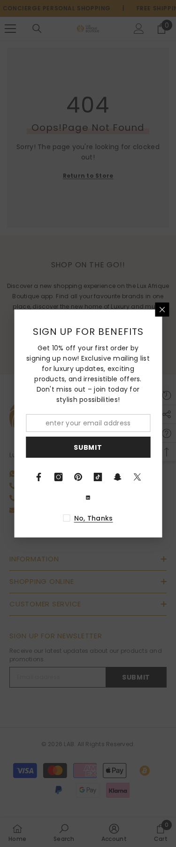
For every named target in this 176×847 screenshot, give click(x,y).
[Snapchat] (118, 477)
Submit (88, 447)
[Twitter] (137, 477)
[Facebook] (39, 477)
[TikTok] (98, 477)
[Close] (162, 309)
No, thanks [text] (93, 518)
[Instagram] (59, 477)
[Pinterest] (78, 477)
